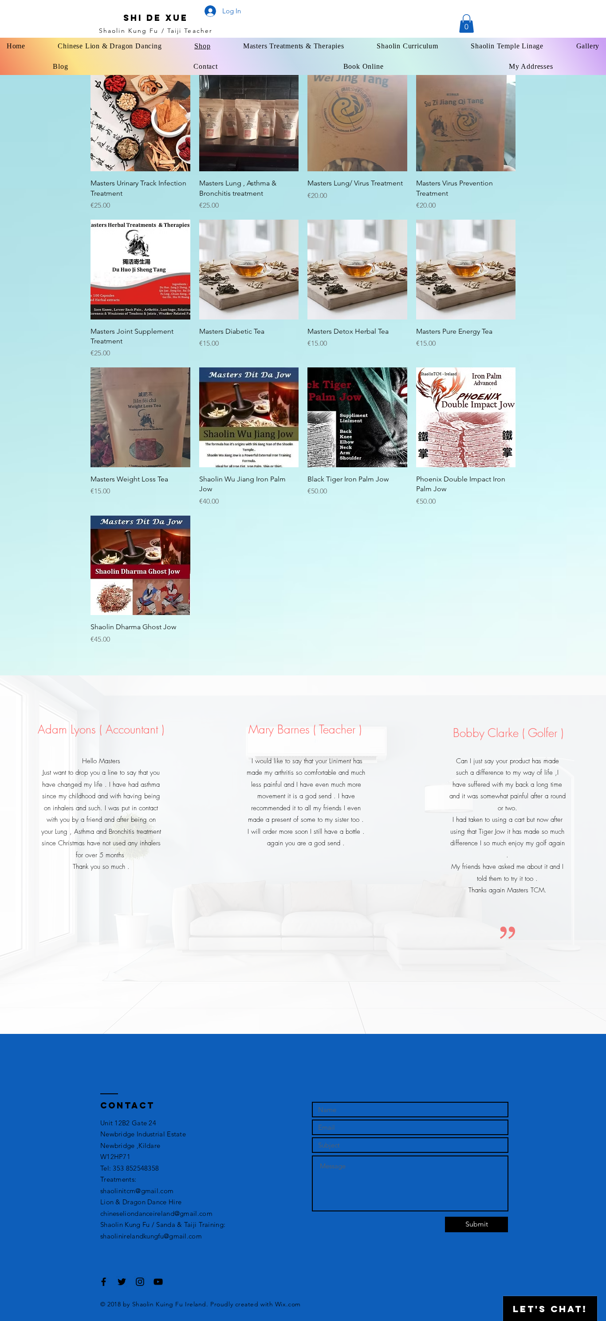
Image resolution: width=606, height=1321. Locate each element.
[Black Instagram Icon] (140, 1281)
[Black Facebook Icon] (103, 1281)
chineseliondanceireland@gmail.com (156, 1213)
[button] (466, 23)
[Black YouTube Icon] (158, 1281)
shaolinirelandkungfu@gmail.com (151, 1236)
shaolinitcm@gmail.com (136, 1191)
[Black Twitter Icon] (121, 1281)
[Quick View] (140, 122)
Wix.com (288, 1304)
